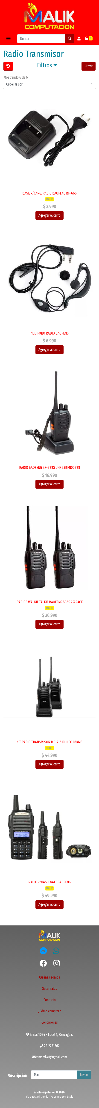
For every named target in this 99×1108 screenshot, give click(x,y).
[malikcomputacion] (49, 16)
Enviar (84, 1074)
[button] (47, 66)
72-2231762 (51, 1046)
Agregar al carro (49, 215)
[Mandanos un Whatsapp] (56, 950)
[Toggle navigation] (8, 38)
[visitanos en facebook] (43, 963)
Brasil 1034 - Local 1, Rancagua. (51, 1034)
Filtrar (88, 66)
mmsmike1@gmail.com (51, 1057)
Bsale (70, 1096)
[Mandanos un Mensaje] (43, 950)
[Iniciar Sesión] (79, 38)
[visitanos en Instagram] (56, 963)
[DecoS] (49, 935)
